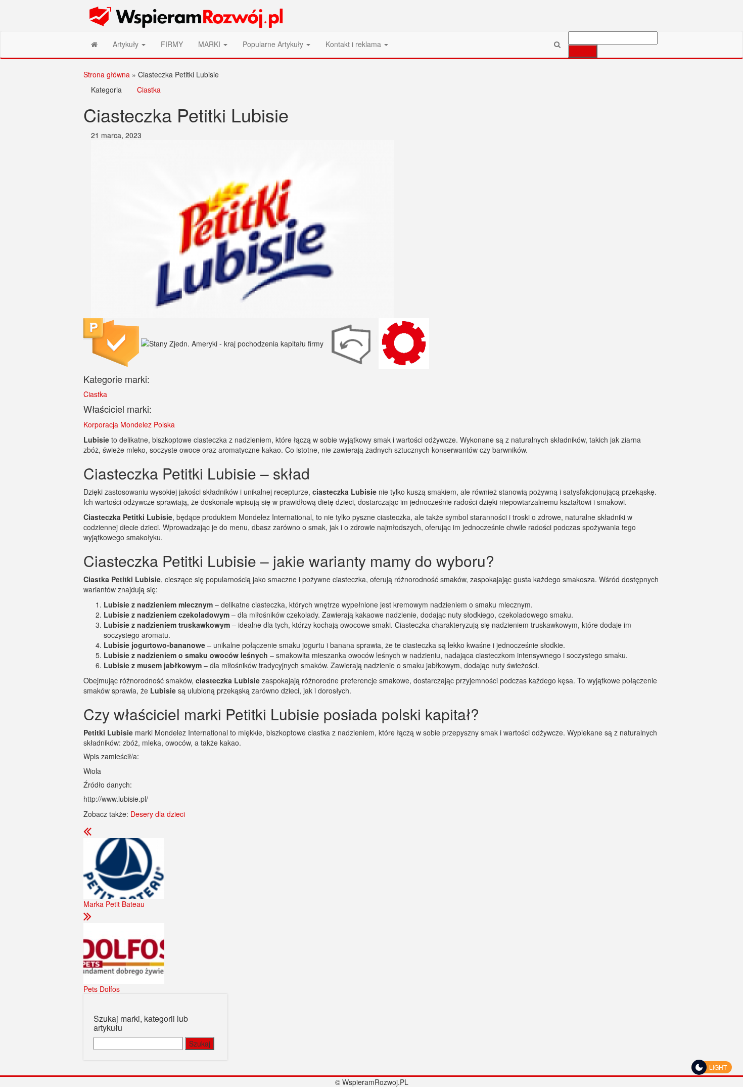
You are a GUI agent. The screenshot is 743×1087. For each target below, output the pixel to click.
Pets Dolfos (101, 989)
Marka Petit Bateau (114, 904)
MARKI (210, 44)
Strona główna (106, 74)
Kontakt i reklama (354, 44)
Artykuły (127, 44)
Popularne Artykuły (274, 44)
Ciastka (149, 89)
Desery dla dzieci (157, 814)
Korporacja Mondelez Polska (129, 424)
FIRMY (172, 44)
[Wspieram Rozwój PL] (94, 44)
